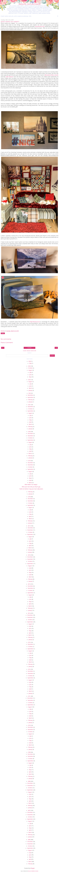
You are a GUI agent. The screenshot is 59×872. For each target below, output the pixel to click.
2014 (29, 613)
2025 (29, 366)
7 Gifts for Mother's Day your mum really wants (31, 489)
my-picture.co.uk (40, 26)
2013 (29, 642)
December (30, 433)
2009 (29, 752)
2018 (29, 496)
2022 (29, 393)
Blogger (33, 868)
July (30, 372)
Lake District (9, 76)
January (30, 390)
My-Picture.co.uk (35, 322)
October (30, 368)
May (30, 363)
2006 (29, 839)
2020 (29, 431)
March (30, 388)
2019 (29, 460)
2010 (29, 725)
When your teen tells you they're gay (31, 486)
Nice (52, 75)
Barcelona (47, 75)
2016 (29, 555)
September (30, 397)
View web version (29, 350)
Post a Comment (7, 342)
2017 (29, 526)
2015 (29, 584)
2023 (29, 379)
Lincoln (56, 75)
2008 (29, 781)
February (30, 399)
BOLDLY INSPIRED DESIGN (33, 871)
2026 (29, 361)
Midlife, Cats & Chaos (29, 4)
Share (3, 333)
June (30, 374)
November (30, 395)
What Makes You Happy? (31, 484)
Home (29, 348)
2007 (29, 810)
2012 (29, 669)
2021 (29, 404)
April (30, 422)
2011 (29, 696)
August (30, 370)
